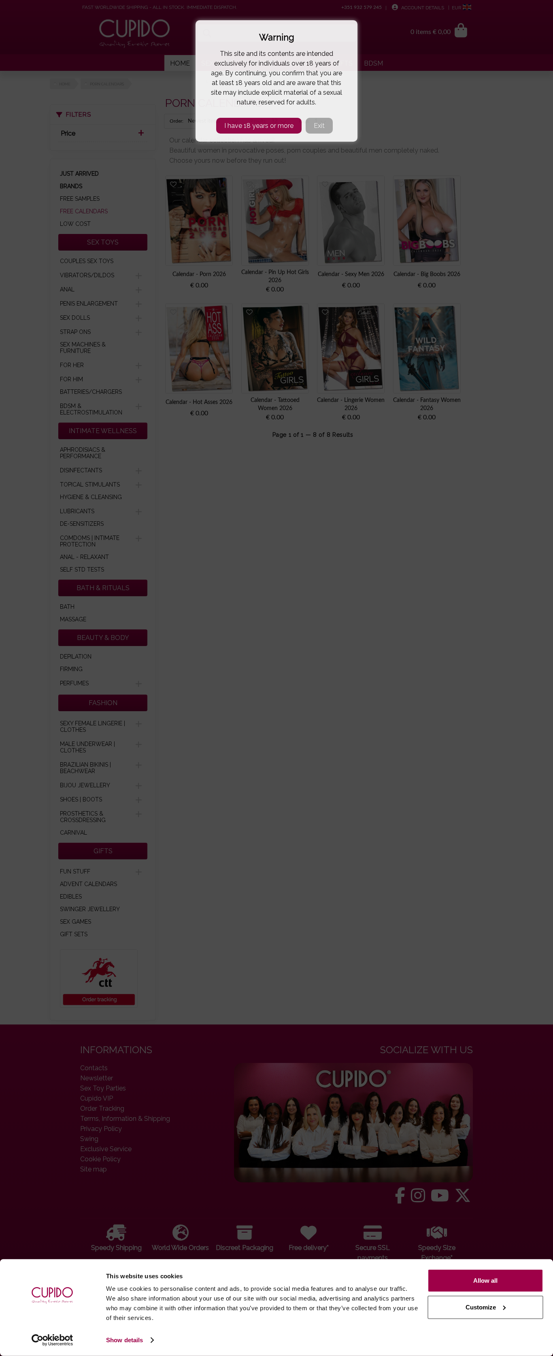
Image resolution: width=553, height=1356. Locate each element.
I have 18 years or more (259, 126)
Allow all (485, 1280)
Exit (319, 126)
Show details (124, 1340)
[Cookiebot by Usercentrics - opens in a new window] (52, 1340)
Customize (481, 1306)
